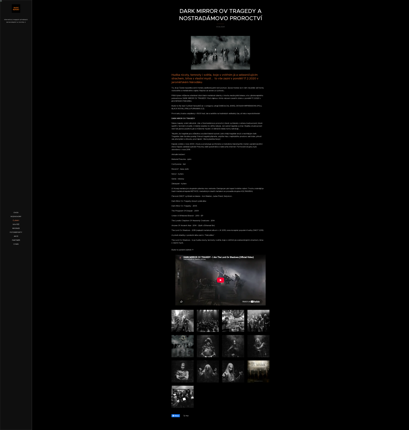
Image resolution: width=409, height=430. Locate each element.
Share (177, 416)
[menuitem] (16, 212)
